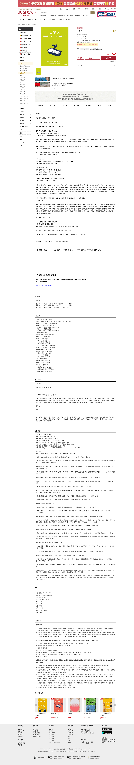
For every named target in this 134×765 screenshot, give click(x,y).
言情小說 (22, 101)
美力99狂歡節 (70, 16)
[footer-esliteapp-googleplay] (107, 732)
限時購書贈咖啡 (52, 16)
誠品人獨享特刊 (85, 731)
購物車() (113, 9)
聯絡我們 (35, 731)
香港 (69, 736)
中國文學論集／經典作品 (26, 66)
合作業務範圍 (21, 743)
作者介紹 (76, 106)
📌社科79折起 (24, 48)
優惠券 (101, 9)
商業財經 (22, 111)
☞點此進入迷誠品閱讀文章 (44, 286)
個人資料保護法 (37, 736)
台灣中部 (70, 731)
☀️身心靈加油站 (24, 35)
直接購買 (108, 58)
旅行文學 (22, 91)
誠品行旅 (51, 738)
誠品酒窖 (51, 740)
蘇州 (69, 738)
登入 (61, 9)
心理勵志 (22, 108)
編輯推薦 (22, 57)
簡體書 (21, 145)
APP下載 (73, 9)
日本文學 (22, 77)
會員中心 (80, 9)
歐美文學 (34, 24)
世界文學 (22, 75)
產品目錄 (52, 106)
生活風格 (22, 142)
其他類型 (22, 84)
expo (74, 20)
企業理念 (20, 729)
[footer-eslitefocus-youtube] (87, 742)
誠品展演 (51, 736)
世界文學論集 (23, 70)
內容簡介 (40, 106)
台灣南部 (70, 733)
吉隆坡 (69, 742)
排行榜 (37, 20)
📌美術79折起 (24, 51)
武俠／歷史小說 (24, 96)
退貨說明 (110, 106)
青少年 (21, 139)
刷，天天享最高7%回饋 (87, 45)
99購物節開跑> (43, 16)
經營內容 (20, 733)
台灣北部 (70, 729)
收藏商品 (94, 9)
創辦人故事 (21, 731)
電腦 (21, 133)
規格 (99, 106)
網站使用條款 (36, 733)
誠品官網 (51, 729)
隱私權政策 (36, 735)
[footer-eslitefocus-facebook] (83, 742)
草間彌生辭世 (78, 16)
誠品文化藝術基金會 (54, 742)
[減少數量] (81, 49)
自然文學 (22, 87)
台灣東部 (70, 735)
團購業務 (20, 745)
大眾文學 (22, 94)
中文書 (23, 24)
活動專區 (67, 20)
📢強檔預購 (23, 32)
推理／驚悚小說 (24, 98)
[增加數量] (87, 49)
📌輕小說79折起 (24, 41)
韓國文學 (22, 80)
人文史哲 (22, 60)
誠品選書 (44, 20)
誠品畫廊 (59, 20)
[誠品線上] (27, 13)
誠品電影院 (52, 733)
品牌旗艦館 (29, 20)
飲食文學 (22, 89)
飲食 (21, 130)
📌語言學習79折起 (25, 44)
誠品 (51, 731)
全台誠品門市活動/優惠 (87, 733)
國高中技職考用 (24, 127)
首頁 (19, 24)
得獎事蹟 (20, 736)
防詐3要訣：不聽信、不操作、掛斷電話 (30, 9)
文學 (29, 24)
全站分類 (21, 20)
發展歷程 (20, 735)
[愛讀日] (67, 3)
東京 (69, 740)
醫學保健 (22, 123)
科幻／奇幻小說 (24, 103)
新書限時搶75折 (61, 16)
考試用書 (22, 114)
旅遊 (21, 136)
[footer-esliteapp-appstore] (107, 729)
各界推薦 (88, 106)
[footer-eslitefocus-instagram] (92, 742)
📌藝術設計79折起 (25, 54)
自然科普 (22, 120)
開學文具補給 (86, 16)
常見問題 (35, 729)
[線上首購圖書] (106, 14)
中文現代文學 (23, 68)
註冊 (67, 9)
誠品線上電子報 (85, 729)
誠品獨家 (52, 20)
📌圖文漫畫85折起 (25, 38)
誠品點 (107, 9)
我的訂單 (87, 9)
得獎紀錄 (64, 106)
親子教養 (22, 117)
